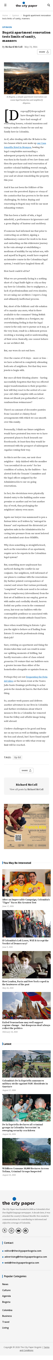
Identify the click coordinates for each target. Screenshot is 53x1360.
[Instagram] (11, 1230)
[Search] (48, 5)
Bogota (6, 1301)
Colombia (7, 1310)
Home (5, 15)
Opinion (16, 15)
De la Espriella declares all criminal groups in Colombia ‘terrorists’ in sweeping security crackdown (22, 1127)
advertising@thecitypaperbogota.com (26, 1256)
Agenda (6, 1296)
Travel (5, 1321)
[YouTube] (18, 1230)
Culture (6, 1290)
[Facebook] (25, 1230)
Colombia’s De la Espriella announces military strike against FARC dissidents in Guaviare (25, 1083)
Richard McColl (13, 46)
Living (5, 1327)
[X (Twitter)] (4, 1230)
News (5, 1284)
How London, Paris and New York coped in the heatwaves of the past (25, 983)
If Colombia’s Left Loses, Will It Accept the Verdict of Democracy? (25, 942)
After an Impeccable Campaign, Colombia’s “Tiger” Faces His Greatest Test (26, 901)
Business (7, 1316)
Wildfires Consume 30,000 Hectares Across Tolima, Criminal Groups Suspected (25, 1170)
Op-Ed (17, 757)
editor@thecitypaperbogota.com (23, 1250)
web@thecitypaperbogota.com (22, 1262)
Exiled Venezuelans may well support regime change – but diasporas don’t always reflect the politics (26, 1025)
